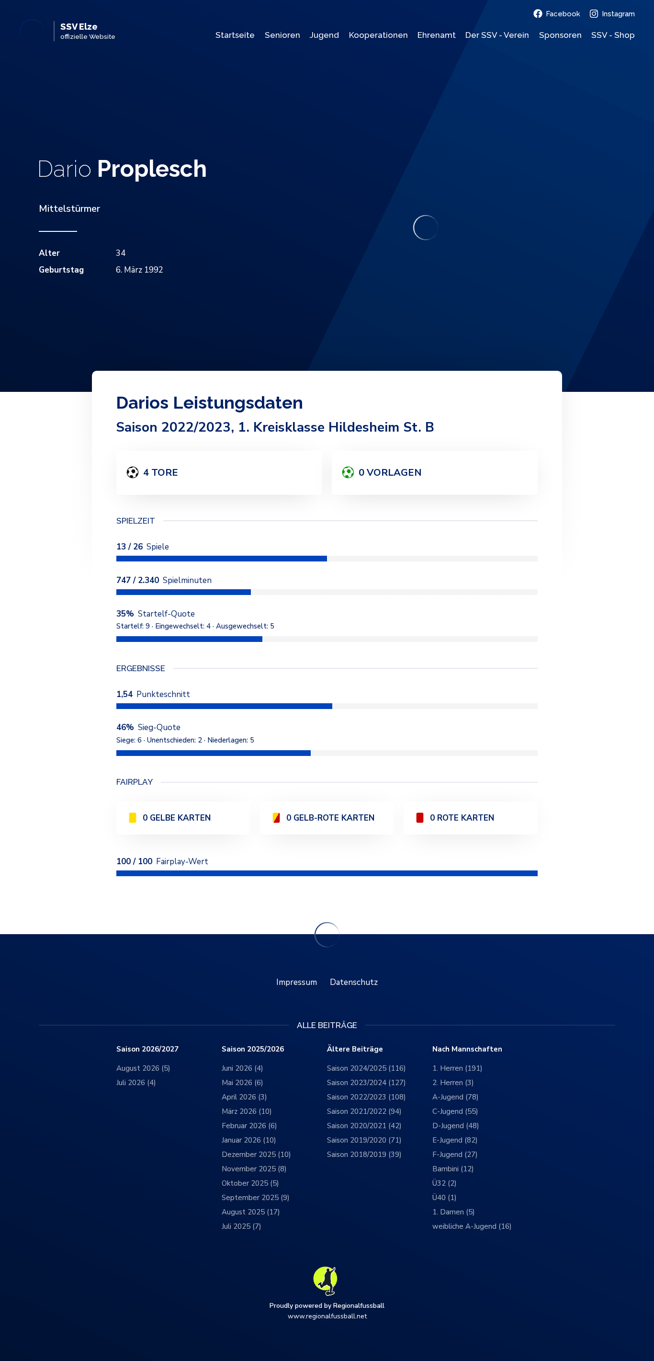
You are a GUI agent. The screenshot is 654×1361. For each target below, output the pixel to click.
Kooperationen (378, 35)
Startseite (235, 35)
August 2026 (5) (143, 1068)
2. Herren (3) (453, 1082)
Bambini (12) (453, 1169)
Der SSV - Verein (497, 35)
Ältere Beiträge (355, 1049)
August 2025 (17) (251, 1212)
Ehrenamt (436, 35)
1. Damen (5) (453, 1212)
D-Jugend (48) (455, 1126)
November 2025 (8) (254, 1169)
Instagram (618, 14)
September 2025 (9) (256, 1197)
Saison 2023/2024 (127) (366, 1082)
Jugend (324, 35)
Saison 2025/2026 (253, 1049)
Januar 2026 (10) (249, 1140)
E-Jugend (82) (455, 1140)
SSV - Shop (613, 35)
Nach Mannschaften (467, 1049)
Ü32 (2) (444, 1183)
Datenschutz (354, 982)
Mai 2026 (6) (242, 1082)
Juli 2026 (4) (136, 1082)
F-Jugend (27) (455, 1154)
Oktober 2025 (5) (250, 1183)
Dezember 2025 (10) (256, 1154)
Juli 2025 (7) (241, 1226)
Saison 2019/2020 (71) (364, 1140)
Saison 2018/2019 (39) (364, 1154)
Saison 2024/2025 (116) (366, 1068)
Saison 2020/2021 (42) (364, 1126)
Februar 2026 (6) (249, 1126)
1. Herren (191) (457, 1068)
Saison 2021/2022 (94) (364, 1111)
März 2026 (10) (247, 1111)
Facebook (563, 14)
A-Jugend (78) (455, 1097)
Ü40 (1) (444, 1197)
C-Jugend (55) (455, 1111)
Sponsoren (560, 35)
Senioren (282, 35)
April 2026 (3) (244, 1097)
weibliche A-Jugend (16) (472, 1226)
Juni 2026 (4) (242, 1068)
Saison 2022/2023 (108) (366, 1097)
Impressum (296, 982)
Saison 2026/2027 (147, 1049)
